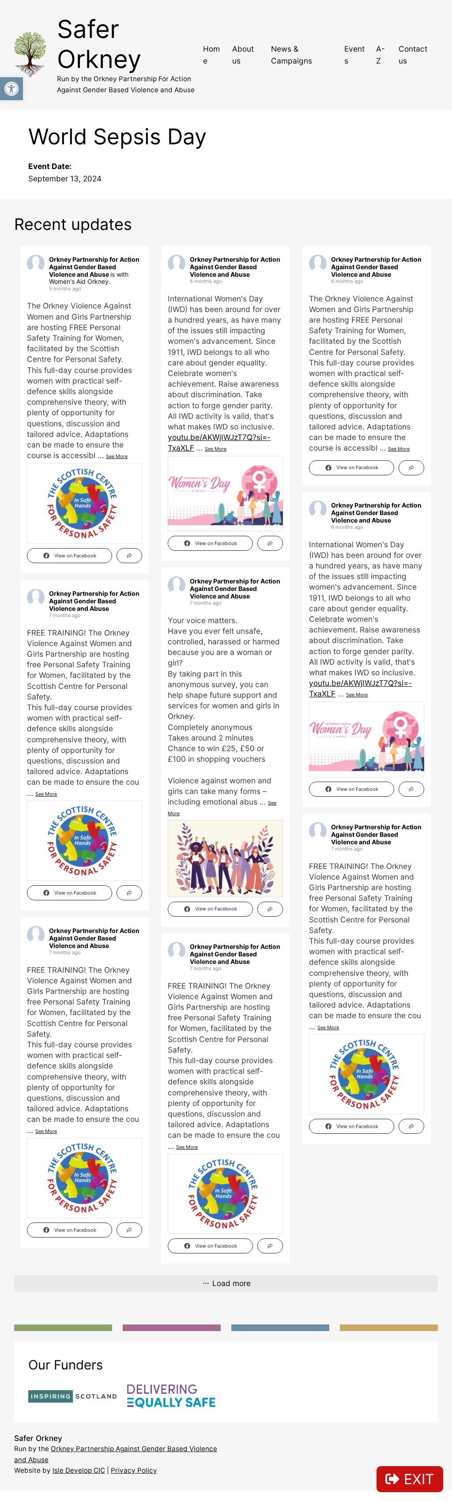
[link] (11, 88)
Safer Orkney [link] (99, 44)
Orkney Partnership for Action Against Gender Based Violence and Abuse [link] (94, 267)
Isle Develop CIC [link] (79, 1470)
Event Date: (50, 166)
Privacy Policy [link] (134, 1470)
